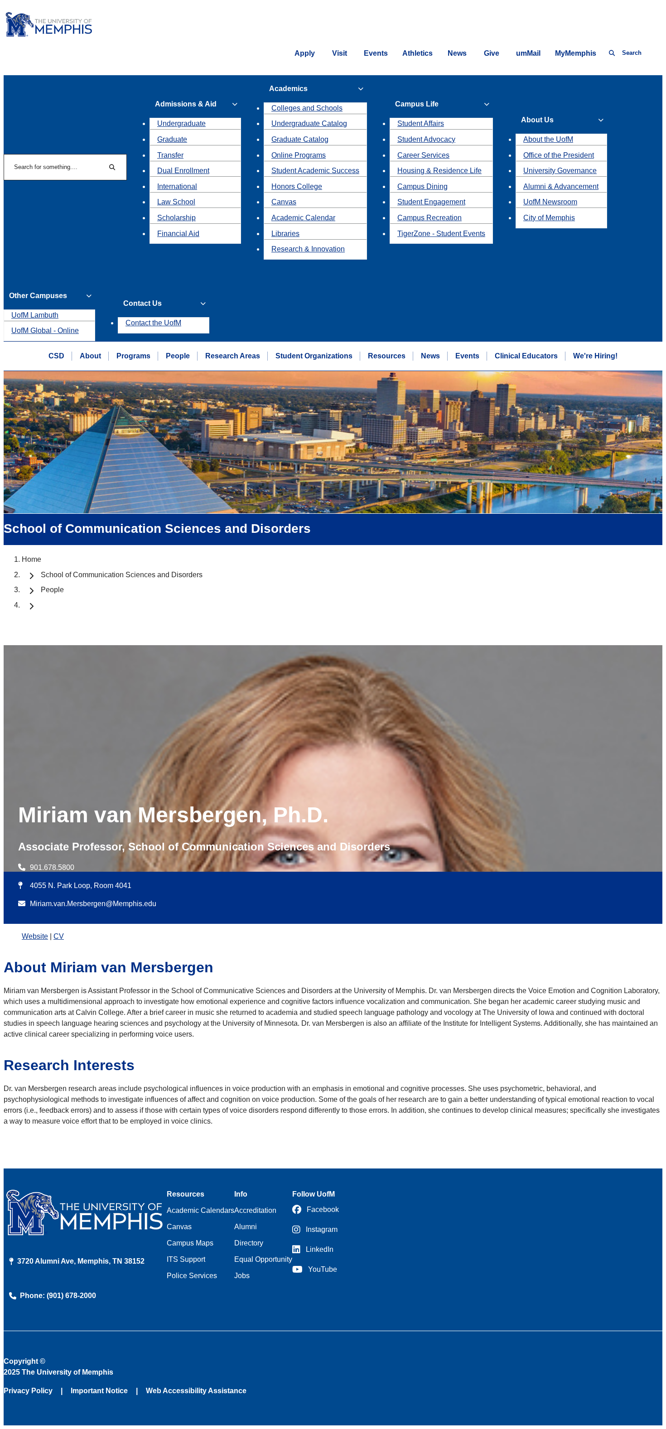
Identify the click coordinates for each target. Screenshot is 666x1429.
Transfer (170, 155)
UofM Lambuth (34, 315)
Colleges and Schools (307, 108)
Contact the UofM (153, 323)
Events (376, 53)
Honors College (296, 186)
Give (491, 53)
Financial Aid (178, 233)
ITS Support (186, 1259)
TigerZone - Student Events (441, 233)
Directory (248, 1243)
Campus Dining (422, 186)
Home (31, 559)
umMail (528, 53)
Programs (133, 356)
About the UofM (548, 139)
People (178, 356)
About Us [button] (537, 120)
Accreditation (255, 1210)
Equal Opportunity (263, 1259)
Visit (339, 53)
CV (58, 936)
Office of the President (558, 155)
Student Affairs (420, 123)
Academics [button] (288, 88)
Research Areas (232, 356)
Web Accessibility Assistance (196, 1391)
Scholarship (176, 218)
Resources (386, 356)
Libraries (285, 233)
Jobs (242, 1275)
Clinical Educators (526, 356)
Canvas (283, 202)
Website (35, 936)
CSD (56, 356)
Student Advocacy (426, 139)
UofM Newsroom (550, 202)
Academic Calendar (303, 218)
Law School (176, 202)
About (90, 356)
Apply (304, 53)
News (457, 53)
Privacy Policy (28, 1391)
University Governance (560, 170)
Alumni (245, 1227)
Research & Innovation (308, 249)
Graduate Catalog (299, 139)
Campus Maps (190, 1243)
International (177, 186)
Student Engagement (431, 202)
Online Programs (298, 155)
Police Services (192, 1275)
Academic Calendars (200, 1210)
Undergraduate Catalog (309, 123)
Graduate (172, 139)
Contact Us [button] (142, 303)
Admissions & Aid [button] (186, 104)
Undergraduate (181, 123)
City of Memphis (549, 218)
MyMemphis (575, 53)
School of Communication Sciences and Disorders (122, 575)
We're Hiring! (595, 356)
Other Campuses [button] (38, 295)
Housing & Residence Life (439, 170)
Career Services (423, 155)
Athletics (417, 53)
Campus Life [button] (417, 104)
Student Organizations (313, 356)
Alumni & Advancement (560, 186)
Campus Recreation (429, 218)
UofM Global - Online (45, 330)
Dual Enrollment (183, 170)
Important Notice (99, 1391)
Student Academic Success (315, 170)
